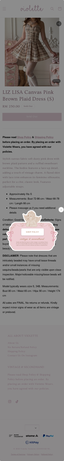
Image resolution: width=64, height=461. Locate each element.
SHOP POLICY (32, 232)
